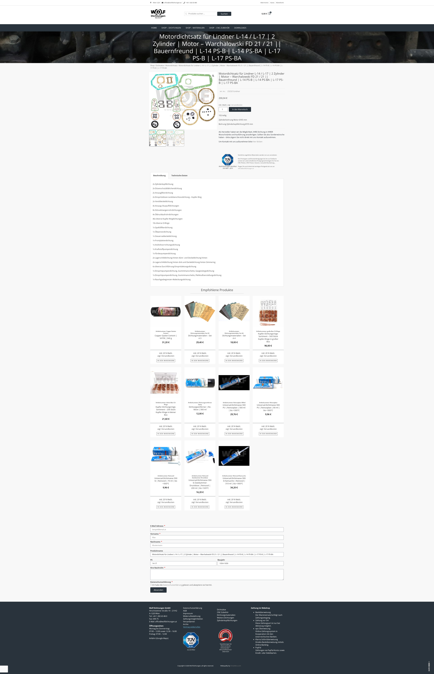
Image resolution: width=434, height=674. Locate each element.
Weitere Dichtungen (225, 617)
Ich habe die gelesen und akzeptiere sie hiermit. (182, 585)
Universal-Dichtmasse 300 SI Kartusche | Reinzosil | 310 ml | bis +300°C (234, 481)
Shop (152, 65)
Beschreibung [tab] (159, 175)
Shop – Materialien (195, 28)
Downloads (240, 28)
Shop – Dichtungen (171, 28)
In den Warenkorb (240, 109)
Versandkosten (236, 105)
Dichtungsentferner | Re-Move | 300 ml (200, 408)
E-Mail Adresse (157, 526)
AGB (185, 610)
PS (151, 560)
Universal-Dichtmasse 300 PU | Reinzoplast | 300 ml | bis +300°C (234, 408)
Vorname (154, 534)
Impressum (188, 613)
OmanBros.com (235, 666)
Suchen (224, 13)
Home (154, 28)
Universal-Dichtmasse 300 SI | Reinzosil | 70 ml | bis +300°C (165, 481)
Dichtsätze (160, 65)
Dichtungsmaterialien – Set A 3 (200, 336)
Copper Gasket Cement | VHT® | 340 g (166, 336)
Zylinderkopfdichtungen (227, 620)
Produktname (156, 551)
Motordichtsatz (171, 65)
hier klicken (257, 141)
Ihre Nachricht (157, 568)
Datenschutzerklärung (160, 582)
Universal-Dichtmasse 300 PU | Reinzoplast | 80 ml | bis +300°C (268, 408)
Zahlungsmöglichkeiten (193, 619)
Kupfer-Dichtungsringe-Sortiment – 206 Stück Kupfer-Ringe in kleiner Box (166, 410)
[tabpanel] (217, 232)
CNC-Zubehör (223, 612)
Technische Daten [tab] (179, 175)
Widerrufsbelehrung (191, 616)
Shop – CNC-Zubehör (219, 28)
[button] (213, 76)
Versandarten (189, 621)
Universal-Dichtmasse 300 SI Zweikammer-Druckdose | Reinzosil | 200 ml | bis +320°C (200, 484)
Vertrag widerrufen (191, 627)
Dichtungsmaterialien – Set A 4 (234, 336)
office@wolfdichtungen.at (246, 168)
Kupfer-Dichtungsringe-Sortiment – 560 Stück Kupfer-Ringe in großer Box (268, 337)
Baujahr (221, 560)
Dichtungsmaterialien (226, 615)
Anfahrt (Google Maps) (158, 638)
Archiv (185, 624)
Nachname (155, 542)
